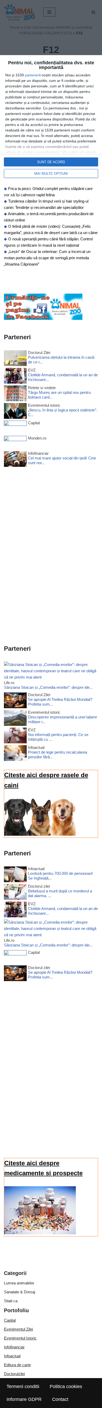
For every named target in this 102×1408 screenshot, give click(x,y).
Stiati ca (11, 1301)
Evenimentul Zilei (18, 1329)
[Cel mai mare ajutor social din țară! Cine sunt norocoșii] (15, 460)
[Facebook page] (43, 318)
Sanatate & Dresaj (19, 1292)
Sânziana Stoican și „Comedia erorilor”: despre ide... (48, 687)
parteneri (32, 75)
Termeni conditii (23, 1386)
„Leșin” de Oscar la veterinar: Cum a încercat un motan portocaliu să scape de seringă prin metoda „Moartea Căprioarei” (47, 257)
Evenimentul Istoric (20, 1338)
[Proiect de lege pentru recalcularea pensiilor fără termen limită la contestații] (15, 754)
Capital (10, 1320)
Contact (60, 1399)
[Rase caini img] (40, 834)
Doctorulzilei (14, 1374)
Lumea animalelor (19, 1283)
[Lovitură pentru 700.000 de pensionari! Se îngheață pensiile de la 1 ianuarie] (15, 875)
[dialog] (51, 119)
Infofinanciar (14, 1347)
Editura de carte (17, 1365)
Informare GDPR (24, 1399)
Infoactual (12, 1356)
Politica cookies (66, 1386)
